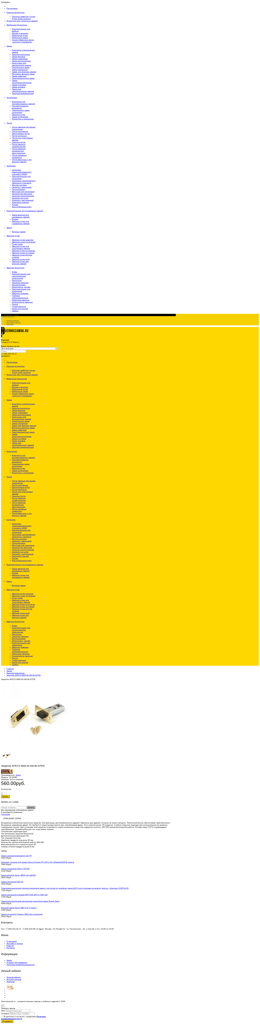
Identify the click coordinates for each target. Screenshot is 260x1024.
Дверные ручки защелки (22, 240)
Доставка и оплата (13, 322)
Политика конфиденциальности (20, 965)
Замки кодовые (18, 87)
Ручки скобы (17, 244)
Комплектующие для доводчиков (21, 290)
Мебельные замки (20, 38)
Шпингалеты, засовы (21, 287)
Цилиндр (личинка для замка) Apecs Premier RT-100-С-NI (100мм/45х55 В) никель (37, 862)
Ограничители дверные (22, 302)
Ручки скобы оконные (21, 19)
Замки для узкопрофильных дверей (23, 90)
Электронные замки (21, 67)
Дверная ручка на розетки (23, 251)
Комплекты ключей (20, 202)
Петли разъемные (20, 131)
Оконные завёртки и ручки (23, 16)
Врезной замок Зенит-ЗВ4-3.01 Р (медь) (19, 908)
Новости (10, 946)
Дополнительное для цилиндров (21, 177)
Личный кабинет (12, 321)
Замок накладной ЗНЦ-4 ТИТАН (15, 869)
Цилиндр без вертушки (22, 194)
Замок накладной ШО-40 (12, 882)
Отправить (7, 1021)
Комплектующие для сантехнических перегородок (21, 276)
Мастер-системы (19, 185)
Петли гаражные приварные (19, 156)
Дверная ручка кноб (21, 259)
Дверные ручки (18, 115)
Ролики (15, 219)
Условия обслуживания (16, 962)
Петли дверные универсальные (19, 145)
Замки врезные (18, 57)
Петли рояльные (19, 136)
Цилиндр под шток (20, 198)
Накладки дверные (20, 283)
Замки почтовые (19, 85)
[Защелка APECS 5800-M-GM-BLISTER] (35, 747)
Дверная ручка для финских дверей (20, 262)
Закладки (10, 982)
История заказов (13, 979)
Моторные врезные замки (23, 74)
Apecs (18, 775)
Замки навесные (19, 76)
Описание (5, 814)
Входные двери (19, 232)
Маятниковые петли (21, 134)
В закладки (6, 812)
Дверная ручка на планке (23, 253)
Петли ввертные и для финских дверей (22, 161)
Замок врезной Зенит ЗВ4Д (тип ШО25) (18, 875)
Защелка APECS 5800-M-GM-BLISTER (23, 675)
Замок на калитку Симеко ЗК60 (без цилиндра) (22, 914)
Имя (3, 1011)
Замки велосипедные (21, 61)
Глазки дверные (19, 306)
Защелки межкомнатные (23, 93)
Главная (10, 669)
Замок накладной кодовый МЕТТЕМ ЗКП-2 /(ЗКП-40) (24, 895)
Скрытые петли (18, 142)
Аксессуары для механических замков (21, 64)
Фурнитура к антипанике (23, 119)
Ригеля (15, 304)
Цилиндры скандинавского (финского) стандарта (23, 182)
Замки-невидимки (20, 59)
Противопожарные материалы (20, 107)
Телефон (5, 1013)
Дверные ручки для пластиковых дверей (21, 247)
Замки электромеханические (21, 81)
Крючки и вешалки (20, 33)
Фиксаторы (17, 280)
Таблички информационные (20, 297)
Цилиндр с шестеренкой (22, 200)
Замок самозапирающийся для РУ (16, 856)
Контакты (10, 324)
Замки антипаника (20, 117)
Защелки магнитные (21, 54)
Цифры (15, 311)
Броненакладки (19, 285)
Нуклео (15, 205)
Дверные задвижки (20, 293)
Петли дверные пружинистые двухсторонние (19, 151)
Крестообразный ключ (22, 207)
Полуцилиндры (18, 189)
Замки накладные (20, 70)
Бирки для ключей (20, 309)
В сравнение (16, 812)
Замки (9, 671)
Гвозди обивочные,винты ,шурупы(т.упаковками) (23, 41)
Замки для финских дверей (24, 72)
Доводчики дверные (21, 300)
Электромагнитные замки (23, 78)
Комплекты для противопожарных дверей (23, 103)
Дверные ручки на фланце (23, 242)
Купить (31, 807)
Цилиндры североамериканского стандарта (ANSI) (21, 172)
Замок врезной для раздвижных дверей (21, 216)
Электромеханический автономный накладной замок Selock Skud (30, 901)
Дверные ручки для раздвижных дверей (21, 222)
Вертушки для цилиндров (23, 192)
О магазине (11, 941)
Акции (9, 960)
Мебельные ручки (20, 35)
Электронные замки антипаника (21, 111)
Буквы (14, 272)
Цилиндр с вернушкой (21, 187)
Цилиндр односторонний (23, 196)
